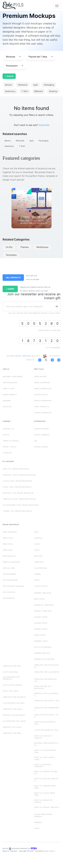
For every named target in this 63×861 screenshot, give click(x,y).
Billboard (38, 91)
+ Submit (9, 76)
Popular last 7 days (41, 56)
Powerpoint (15, 65)
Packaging (49, 84)
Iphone (8, 84)
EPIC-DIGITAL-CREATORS (21, 356)
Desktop (53, 91)
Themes (24, 247)
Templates (11, 255)
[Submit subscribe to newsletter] (56, 306)
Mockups (13, 56)
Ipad (35, 84)
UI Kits (9, 247)
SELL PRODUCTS (13, 277)
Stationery (10, 91)
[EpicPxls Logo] (13, 6)
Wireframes (42, 247)
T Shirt (24, 91)
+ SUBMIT (10, 289)
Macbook (22, 84)
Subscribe (44, 125)
